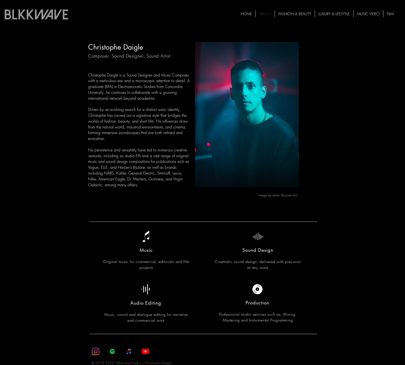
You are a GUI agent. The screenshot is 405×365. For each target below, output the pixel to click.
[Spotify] (112, 351)
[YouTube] (145, 351)
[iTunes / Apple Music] (129, 351)
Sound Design (258, 250)
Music (146, 250)
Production (258, 303)
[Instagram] (95, 351)
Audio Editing (145, 303)
